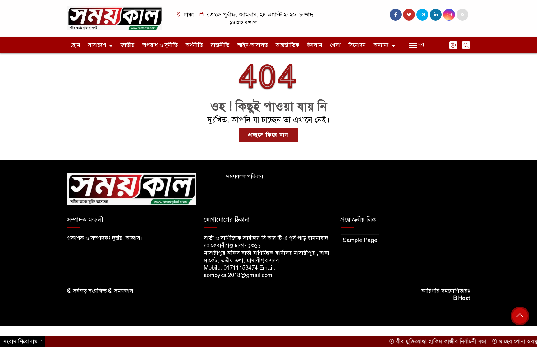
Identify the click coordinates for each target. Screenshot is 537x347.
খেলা (335, 45)
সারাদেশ (97, 45)
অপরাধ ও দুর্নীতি (160, 45)
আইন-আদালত (252, 45)
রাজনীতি (220, 45)
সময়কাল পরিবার (244, 176)
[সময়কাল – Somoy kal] (114, 18)
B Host (461, 298)
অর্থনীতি (194, 45)
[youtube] (449, 15)
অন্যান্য (381, 45)
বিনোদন (357, 45)
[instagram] (422, 15)
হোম (75, 45)
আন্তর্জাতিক (287, 45)
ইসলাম (314, 45)
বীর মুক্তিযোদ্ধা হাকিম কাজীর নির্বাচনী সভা (433, 341)
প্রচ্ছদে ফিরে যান (268, 134)
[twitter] (409, 15)
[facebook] (396, 15)
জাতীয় (128, 45)
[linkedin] (436, 15)
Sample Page (360, 240)
